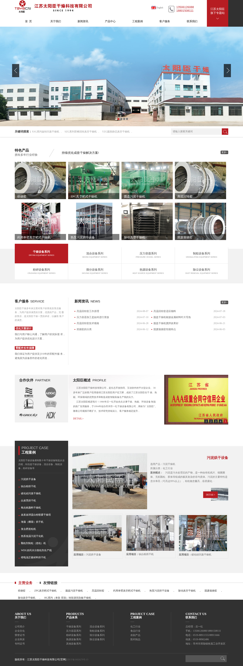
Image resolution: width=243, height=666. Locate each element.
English (160, 7)
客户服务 (164, 21)
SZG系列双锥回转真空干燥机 (81, 131)
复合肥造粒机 (28, 529)
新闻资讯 (83, 21)
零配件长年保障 (25, 348)
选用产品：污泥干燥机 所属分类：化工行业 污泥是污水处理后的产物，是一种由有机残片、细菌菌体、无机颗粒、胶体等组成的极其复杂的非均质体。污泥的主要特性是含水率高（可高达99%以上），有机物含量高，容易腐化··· (189, 473)
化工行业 (135, 626)
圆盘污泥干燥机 (74, 590)
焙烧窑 (21, 590)
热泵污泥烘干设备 (159, 590)
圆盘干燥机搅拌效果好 (166, 323)
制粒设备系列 (97, 631)
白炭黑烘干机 (28, 500)
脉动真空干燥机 (187, 590)
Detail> (78, 418)
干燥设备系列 (73, 626)
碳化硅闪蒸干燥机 (31, 493)
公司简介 (20, 626)
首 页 (28, 21)
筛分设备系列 (97, 635)
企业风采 (20, 639)
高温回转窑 (98, 590)
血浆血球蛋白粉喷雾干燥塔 (36, 514)
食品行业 (135, 631)
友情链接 (50, 583)
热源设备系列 (73, 639)
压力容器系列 (73, 631)
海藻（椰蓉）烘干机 (32, 522)
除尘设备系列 (97, 639)
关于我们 (55, 21)
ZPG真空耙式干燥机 (45, 590)
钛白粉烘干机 (28, 486)
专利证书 (20, 643)
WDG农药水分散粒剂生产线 (36, 550)
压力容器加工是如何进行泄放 (93, 317)
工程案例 (137, 21)
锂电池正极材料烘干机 (33, 557)
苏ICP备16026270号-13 (77, 659)
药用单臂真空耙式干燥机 (127, 590)
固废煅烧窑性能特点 (165, 329)
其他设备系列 (73, 643)
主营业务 (25, 583)
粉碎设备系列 (73, 635)
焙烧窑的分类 (84, 329)
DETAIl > (210, 494)
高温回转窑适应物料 (165, 311)
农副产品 (135, 635)
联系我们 (192, 21)
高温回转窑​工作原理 (88, 311)
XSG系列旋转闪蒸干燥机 (45, 131)
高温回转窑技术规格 (88, 323)
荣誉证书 (20, 635)
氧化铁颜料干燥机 (31, 507)
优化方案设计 (24, 328)
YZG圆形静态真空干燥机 (116, 131)
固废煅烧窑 (211, 590)
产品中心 (110, 21)
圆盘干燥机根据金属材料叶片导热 (172, 317)
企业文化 (20, 631)
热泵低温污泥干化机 (32, 536)
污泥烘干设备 (28, 479)
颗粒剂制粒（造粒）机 (33, 543)
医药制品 (135, 639)
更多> (224, 152)
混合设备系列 (97, 626)
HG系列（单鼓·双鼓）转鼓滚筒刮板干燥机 (67, 597)
